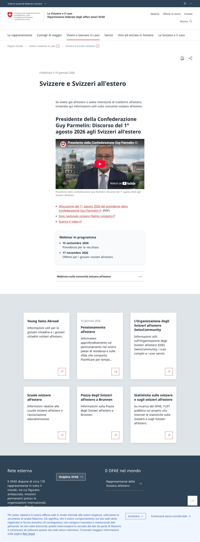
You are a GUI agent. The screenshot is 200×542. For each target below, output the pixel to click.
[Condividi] (190, 58)
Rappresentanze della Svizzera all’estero (120, 483)
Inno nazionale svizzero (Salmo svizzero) (85, 216)
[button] (20, 35)
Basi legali (29, 533)
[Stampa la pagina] (182, 58)
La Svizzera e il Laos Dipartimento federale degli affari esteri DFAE (76, 15)
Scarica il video (69, 221)
